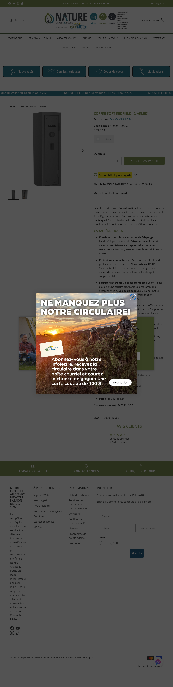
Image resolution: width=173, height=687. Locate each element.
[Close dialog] (133, 297)
